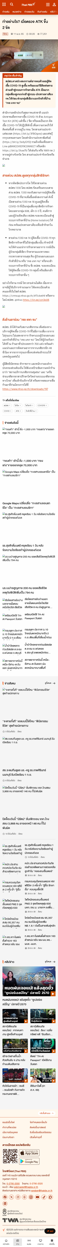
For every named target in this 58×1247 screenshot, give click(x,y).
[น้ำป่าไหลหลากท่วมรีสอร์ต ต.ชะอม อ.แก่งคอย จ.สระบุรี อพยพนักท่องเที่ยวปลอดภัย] (12, 649)
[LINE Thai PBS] (30, 1197)
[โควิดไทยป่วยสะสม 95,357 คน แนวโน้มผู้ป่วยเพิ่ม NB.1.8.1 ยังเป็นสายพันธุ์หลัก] (12, 922)
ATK (17, 411)
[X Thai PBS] (11, 1197)
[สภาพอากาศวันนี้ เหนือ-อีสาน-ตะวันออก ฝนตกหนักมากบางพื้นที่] (12, 664)
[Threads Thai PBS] (24, 1197)
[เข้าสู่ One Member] (54, 4)
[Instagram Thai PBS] (17, 1197)
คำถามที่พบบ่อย (9, 1127)
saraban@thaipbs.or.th (41, 1190)
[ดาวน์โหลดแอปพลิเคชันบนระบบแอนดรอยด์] (29, 1161)
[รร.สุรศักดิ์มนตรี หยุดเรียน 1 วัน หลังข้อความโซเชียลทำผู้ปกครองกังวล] (29, 527)
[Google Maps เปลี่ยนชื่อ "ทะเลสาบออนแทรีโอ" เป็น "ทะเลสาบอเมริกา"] (29, 485)
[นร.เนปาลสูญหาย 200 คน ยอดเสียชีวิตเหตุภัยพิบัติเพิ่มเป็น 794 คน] (29, 570)
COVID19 (41, 405)
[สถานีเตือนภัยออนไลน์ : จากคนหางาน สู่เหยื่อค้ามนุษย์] (15, 1016)
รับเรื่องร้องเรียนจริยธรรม (40, 1132)
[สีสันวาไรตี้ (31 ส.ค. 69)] (43, 1075)
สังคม (5, 34)
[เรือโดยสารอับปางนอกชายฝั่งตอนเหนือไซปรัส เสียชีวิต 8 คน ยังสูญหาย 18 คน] (12, 604)
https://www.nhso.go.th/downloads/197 (25, 389)
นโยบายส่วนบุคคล (10, 1132)
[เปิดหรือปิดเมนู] (48, 4)
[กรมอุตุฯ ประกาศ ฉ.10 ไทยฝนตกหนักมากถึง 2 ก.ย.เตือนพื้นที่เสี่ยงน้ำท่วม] (12, 634)
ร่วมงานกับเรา (8, 1137)
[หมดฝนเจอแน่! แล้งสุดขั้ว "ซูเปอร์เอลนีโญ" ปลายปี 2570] (29, 981)
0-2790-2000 (13, 1183)
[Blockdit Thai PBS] (50, 1197)
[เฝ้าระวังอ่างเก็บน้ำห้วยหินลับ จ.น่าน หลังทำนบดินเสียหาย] (15, 1046)
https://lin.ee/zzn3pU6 (36, 300)
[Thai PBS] (29, 4)
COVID (6, 411)
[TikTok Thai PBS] (43, 1197)
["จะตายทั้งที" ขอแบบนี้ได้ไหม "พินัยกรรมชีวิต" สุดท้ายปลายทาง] (29, 703)
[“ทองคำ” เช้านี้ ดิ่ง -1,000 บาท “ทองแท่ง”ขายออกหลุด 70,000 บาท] (29, 442)
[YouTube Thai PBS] (37, 1197)
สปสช (6, 405)
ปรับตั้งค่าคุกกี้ (36, 1137)
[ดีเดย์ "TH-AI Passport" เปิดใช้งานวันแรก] (43, 1046)
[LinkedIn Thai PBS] (4, 1203)
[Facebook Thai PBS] (4, 1197)
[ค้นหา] (11, 4)
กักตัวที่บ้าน (30, 411)
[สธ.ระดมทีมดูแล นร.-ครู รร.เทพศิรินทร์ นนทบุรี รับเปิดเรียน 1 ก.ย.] (29, 752)
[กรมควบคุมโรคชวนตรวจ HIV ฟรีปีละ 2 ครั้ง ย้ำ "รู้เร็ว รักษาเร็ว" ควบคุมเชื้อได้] (12, 886)
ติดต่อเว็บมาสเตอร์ (38, 1127)
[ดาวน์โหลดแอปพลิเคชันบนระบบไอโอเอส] (29, 1152)
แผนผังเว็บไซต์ (8, 1122)
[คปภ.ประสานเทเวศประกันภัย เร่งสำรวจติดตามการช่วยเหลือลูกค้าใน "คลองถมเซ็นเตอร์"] (12, 868)
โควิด (17, 405)
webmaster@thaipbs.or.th (26, 1186)
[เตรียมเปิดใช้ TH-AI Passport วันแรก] (12, 619)
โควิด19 (28, 405)
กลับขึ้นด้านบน (45, 1113)
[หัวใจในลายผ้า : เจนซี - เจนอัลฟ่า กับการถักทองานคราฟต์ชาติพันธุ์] (15, 1075)
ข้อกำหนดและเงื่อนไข (38, 1122)
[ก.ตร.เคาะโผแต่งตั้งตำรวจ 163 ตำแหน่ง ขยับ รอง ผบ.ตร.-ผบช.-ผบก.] (12, 941)
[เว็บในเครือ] (4, 4)
